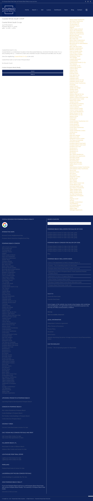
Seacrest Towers (74, 172)
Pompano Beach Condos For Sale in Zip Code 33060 (62, 246)
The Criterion (73, 64)
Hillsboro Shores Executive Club (79, 97)
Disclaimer (51, 331)
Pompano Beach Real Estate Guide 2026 (59, 285)
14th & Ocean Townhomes (77, 19)
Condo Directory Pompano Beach (11, 418)
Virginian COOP (74, 199)
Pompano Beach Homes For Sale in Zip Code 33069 (62, 237)
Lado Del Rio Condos (76, 105)
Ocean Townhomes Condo (9, 334)
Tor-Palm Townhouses (76, 194)
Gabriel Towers (74, 86)
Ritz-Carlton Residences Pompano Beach (14, 410)
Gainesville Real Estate (54, 296)
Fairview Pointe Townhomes (78, 83)
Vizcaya (72, 200)
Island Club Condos (75, 100)
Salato (71, 165)
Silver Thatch (73, 181)
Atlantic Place (6, 259)
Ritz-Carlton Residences (76, 154)
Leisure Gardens (74, 107)
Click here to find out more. (9, 491)
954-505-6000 (33, 1)
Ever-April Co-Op (74, 75)
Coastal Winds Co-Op (21, 56)
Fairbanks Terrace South (76, 81)
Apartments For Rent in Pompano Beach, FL (60, 276)
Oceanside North (74, 126)
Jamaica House (74, 102)
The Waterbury (74, 203)
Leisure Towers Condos (76, 110)
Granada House (74, 91)
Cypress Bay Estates (75, 67)
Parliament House (7, 340)
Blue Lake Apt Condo (76, 46)
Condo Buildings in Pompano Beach (12, 413)
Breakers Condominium (76, 48)
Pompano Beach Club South (78, 145)
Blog (49, 253)
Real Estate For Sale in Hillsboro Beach (13, 446)
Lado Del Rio (5, 320)
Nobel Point (73, 118)
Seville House (74, 178)
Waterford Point (74, 206)
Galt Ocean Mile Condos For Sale (11, 436)
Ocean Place (73, 129)
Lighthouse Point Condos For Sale (11, 459)
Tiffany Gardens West (76, 191)
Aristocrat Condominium (76, 32)
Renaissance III (74, 151)
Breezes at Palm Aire (75, 49)
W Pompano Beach (75, 205)
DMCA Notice (51, 334)
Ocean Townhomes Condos (77, 130)
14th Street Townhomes (76, 21)
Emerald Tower (74, 73)
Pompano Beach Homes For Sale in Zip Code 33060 (62, 232)
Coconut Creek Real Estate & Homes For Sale (15, 427)
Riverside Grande (74, 157)
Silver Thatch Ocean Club (77, 183)
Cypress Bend (74, 68)
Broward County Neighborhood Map (12, 235)
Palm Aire (72, 133)
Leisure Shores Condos (76, 108)
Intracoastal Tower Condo (77, 99)
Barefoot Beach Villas (76, 37)
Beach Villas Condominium (77, 40)
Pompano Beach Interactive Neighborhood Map (15, 238)
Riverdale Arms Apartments (77, 156)
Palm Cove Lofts (74, 137)
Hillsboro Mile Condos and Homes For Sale (14, 449)
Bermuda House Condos (77, 42)
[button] (86, 10)
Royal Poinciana (74, 160)
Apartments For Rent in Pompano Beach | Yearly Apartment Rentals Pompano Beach (67, 272)
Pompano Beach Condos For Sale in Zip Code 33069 (62, 251)
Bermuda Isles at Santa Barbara (11, 269)
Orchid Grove (73, 132)
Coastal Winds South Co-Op (78, 62)
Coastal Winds (74, 61)
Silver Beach (73, 180)
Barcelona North (74, 35)
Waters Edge (73, 208)
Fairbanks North (74, 78)
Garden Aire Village (75, 88)
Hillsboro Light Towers (76, 95)
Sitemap (50, 312)
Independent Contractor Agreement (58, 323)
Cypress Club (73, 70)
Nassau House (74, 116)
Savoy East (73, 170)
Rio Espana (73, 153)
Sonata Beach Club (75, 184)
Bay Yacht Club (74, 38)
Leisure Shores (6, 321)
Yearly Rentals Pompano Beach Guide (59, 279)
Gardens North (74, 89)
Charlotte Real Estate (54, 299)
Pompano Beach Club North (78, 143)
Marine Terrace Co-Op (76, 113)
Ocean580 (73, 119)
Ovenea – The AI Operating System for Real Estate (62, 265)
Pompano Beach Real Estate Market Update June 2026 (64, 268)
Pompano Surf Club (75, 146)
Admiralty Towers (75, 26)
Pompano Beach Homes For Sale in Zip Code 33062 (62, 234)
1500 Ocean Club (74, 22)
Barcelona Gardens (7, 263)
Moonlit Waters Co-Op (76, 114)
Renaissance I (73, 148)
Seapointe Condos (75, 176)
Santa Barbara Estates (8, 363)
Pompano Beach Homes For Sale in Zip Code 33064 (62, 236)
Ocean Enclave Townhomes (10, 328)
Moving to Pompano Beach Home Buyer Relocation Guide (65, 282)
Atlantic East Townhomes (77, 34)
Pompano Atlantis (75, 141)
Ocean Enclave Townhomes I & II (79, 121)
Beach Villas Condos (8, 266)
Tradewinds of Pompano (76, 195)
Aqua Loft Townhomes (76, 30)
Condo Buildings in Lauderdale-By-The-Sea (14, 477)
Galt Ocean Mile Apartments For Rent (12, 437)
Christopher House (75, 56)
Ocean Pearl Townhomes (77, 127)
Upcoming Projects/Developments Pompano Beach (17, 401)
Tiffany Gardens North (76, 192)
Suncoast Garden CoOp (76, 186)
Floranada (72, 84)
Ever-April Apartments (8, 296)
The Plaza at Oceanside (76, 140)
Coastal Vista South (75, 59)
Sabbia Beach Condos (76, 164)
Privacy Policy (51, 329)
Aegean (72, 27)
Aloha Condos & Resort (76, 29)
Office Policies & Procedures (56, 326)
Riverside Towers (74, 159)
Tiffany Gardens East (75, 189)
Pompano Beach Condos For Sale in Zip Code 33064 (62, 249)
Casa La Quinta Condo (76, 51)
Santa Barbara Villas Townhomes (79, 168)
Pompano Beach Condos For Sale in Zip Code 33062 (62, 247)
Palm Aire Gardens (75, 135)
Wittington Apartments (76, 210)
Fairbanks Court (74, 76)
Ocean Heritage (74, 122)
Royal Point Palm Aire (76, 162)
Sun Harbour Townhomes (77, 187)
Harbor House (74, 92)
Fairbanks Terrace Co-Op (77, 80)
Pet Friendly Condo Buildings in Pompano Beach (16, 416)
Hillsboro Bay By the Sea (77, 94)
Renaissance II (74, 149)
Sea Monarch (73, 175)
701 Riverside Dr (74, 24)
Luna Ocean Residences (77, 111)
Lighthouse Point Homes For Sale (11, 458)
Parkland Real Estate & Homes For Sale (13, 468)
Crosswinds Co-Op (75, 65)
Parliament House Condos (77, 138)
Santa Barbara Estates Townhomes (79, 167)
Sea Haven (73, 173)
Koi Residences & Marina (77, 103)
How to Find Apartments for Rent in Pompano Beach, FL (64, 262)
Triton (71, 197)
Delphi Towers (74, 72)
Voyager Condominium (76, 202)
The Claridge (73, 57)
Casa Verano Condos (75, 53)
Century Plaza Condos (76, 54)
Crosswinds (5, 290)
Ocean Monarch (74, 124)
